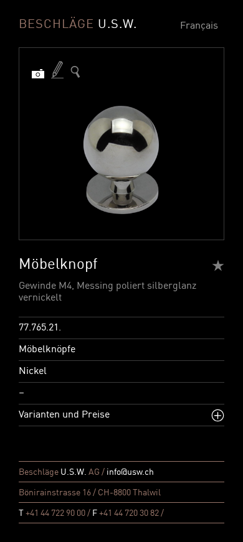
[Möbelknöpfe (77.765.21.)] (75, 71)
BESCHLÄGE (78, 25)
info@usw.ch (130, 472)
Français (199, 26)
